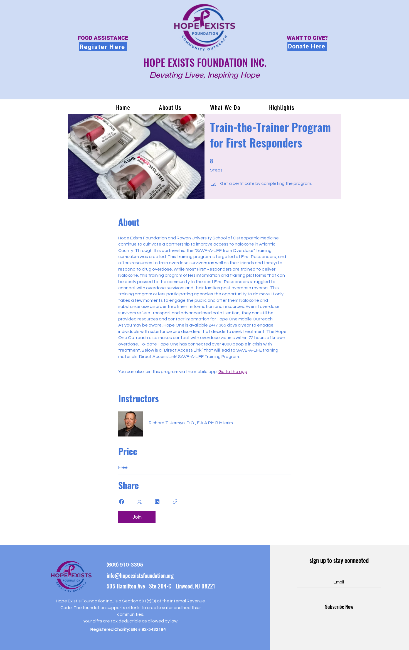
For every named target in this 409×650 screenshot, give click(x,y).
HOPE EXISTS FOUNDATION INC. (205, 62)
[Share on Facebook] (121, 501)
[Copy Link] (175, 501)
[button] (170, 107)
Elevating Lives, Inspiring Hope (204, 75)
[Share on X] (139, 501)
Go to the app (232, 371)
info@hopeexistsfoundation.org (140, 575)
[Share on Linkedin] (157, 501)
